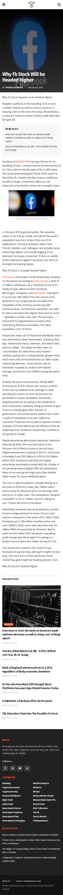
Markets (8, 624)
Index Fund (7, 804)
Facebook (7, 277)
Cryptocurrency (10, 791)
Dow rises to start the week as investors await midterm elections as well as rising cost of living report (29, 138)
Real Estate (39, 804)
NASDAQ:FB (21, 161)
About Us (6, 881)
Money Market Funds (43, 796)
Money (36, 791)
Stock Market (40, 816)
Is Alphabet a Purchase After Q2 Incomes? (27, 701)
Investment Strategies (13, 820)
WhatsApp (39, 293)
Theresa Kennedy (14, 87)
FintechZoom (41, 281)
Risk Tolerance (40, 808)
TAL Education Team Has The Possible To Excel (29, 713)
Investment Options (12, 812)
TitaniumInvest (40, 820)
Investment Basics (11, 808)
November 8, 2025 (10, 643)
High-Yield (7, 800)
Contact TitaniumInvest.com (28, 881)
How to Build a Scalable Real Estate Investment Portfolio (30, 835)
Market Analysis (41, 783)
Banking (6, 783)
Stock (36, 812)
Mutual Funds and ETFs (44, 800)
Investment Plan (10, 816)
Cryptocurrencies (11, 787)
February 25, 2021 (35, 87)
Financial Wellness (11, 796)
